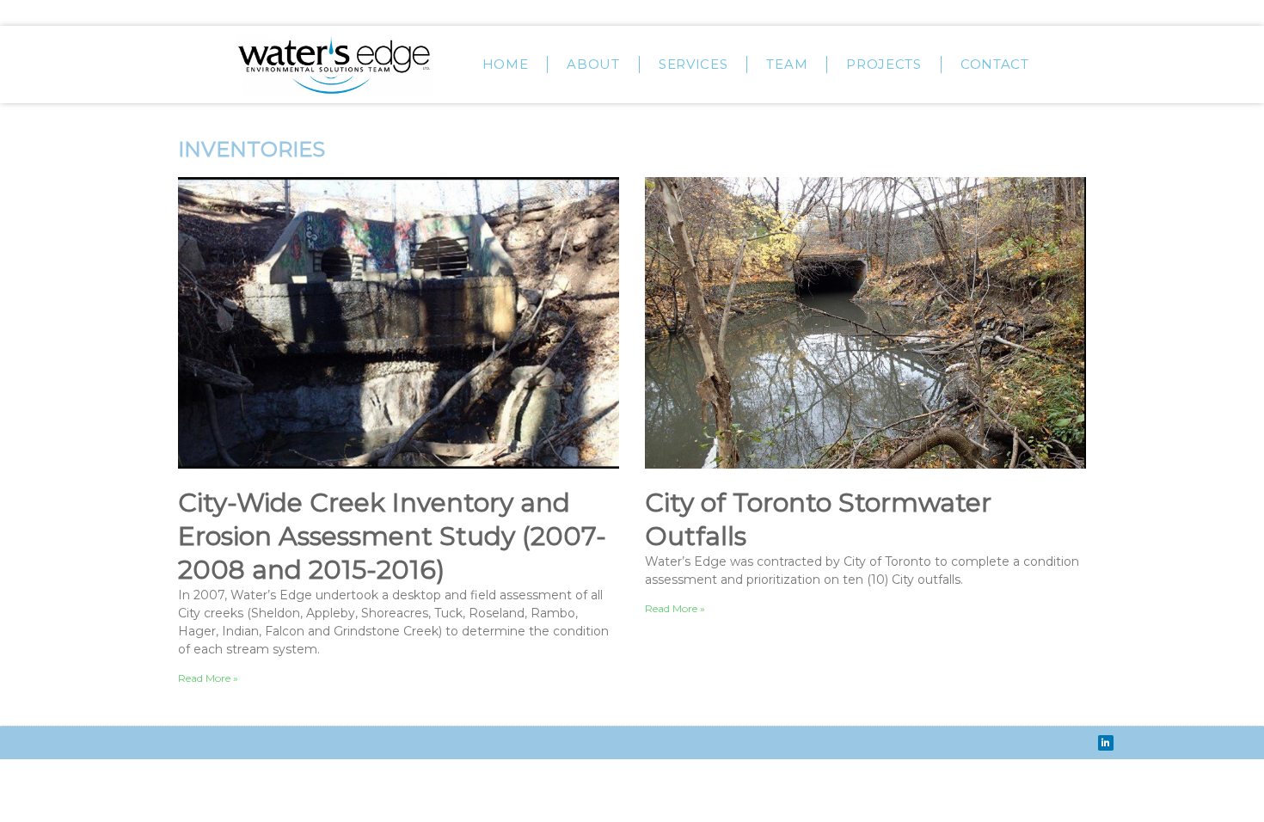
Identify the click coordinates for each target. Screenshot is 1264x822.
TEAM (786, 64)
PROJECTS (884, 64)
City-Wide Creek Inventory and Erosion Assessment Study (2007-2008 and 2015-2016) (392, 536)
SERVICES (693, 64)
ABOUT (593, 64)
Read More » (208, 678)
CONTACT (994, 64)
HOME (505, 64)
